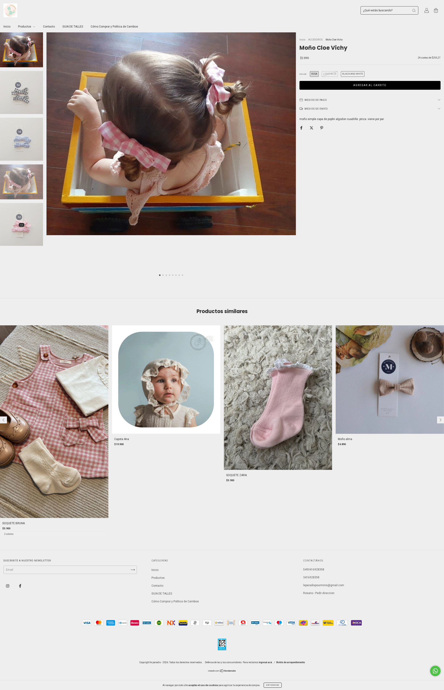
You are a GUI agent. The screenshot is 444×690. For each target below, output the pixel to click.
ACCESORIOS (315, 39)
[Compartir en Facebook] (301, 127)
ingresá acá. (266, 662)
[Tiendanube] (222, 671)
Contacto (49, 26)
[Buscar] (414, 10)
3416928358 (311, 577)
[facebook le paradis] (20, 586)
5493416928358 (313, 569)
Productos (25, 26)
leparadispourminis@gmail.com (323, 585)
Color (302, 74)
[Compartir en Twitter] (312, 127)
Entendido (272, 685)
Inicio (6, 26)
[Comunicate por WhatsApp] (435, 671)
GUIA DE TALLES (72, 26)
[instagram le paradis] (7, 586)
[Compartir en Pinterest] (322, 127)
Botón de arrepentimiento (290, 662)
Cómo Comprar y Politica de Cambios (114, 26)
